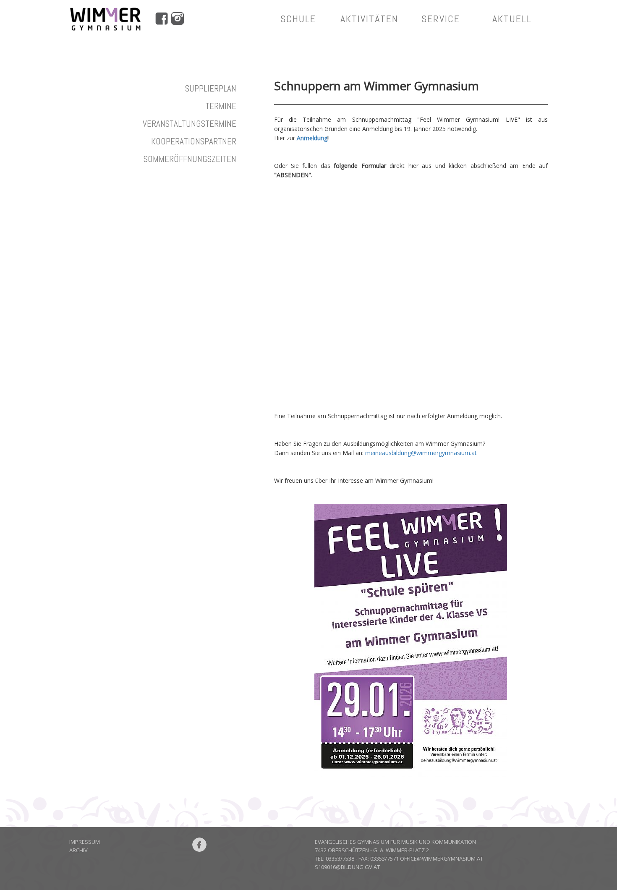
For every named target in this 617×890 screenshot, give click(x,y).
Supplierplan (210, 88)
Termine (220, 106)
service (440, 18)
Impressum (84, 842)
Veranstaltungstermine (189, 123)
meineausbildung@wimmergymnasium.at (421, 453)
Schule (298, 18)
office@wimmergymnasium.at (441, 858)
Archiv (78, 850)
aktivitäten (369, 18)
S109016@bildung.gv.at (347, 867)
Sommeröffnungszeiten (190, 159)
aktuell (512, 18)
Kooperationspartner (193, 141)
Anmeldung (312, 138)
